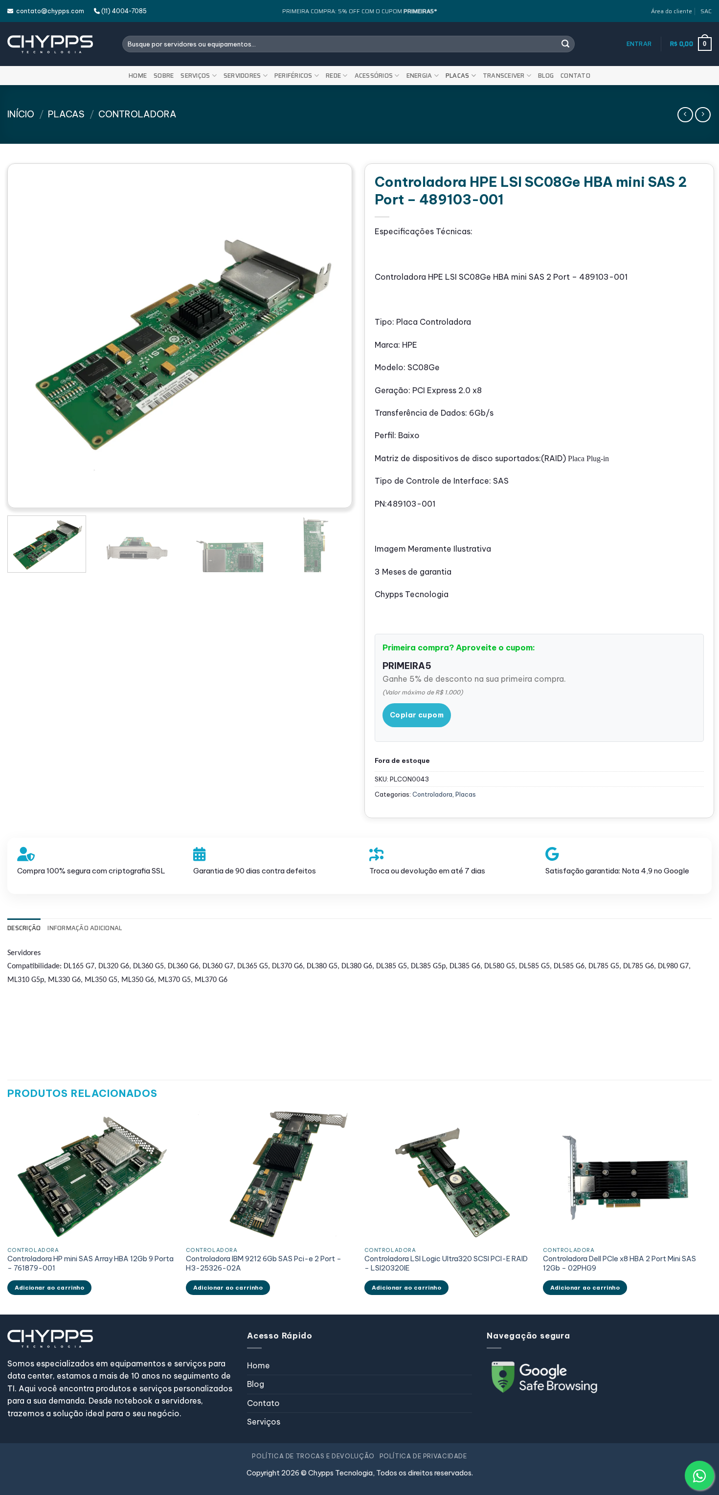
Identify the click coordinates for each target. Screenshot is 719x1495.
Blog (546, 75)
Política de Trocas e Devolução (313, 1456)
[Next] (328, 335)
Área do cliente (671, 11)
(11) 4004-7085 (123, 11)
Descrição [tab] (24, 928)
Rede (333, 75)
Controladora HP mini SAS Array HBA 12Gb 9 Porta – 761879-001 (90, 1263)
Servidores (242, 75)
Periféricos (293, 75)
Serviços (195, 75)
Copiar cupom (417, 715)
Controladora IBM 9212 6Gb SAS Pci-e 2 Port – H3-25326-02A (263, 1263)
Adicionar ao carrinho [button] (49, 1287)
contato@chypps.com (48, 11)
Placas (458, 75)
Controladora (137, 114)
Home (138, 75)
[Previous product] (702, 114)
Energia (419, 75)
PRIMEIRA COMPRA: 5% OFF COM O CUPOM (359, 11)
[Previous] (32, 335)
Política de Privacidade (423, 1456)
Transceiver (504, 75)
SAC (706, 11)
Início (20, 114)
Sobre (164, 75)
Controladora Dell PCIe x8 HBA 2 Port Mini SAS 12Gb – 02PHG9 (619, 1263)
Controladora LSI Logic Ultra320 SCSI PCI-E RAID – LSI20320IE (446, 1263)
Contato (575, 75)
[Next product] (685, 114)
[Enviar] (565, 44)
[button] (639, 44)
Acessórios (374, 75)
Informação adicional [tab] (84, 928)
